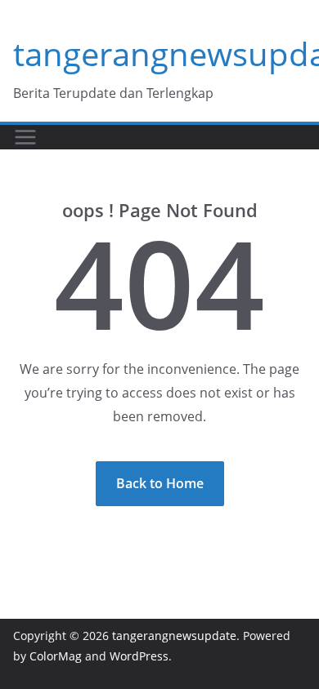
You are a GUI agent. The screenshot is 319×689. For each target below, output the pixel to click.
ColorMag (55, 656)
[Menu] (25, 137)
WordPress (139, 656)
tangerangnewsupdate (174, 635)
